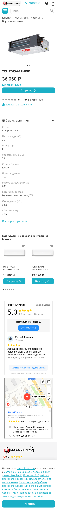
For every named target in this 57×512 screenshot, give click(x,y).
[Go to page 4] (9, 289)
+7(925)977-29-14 (32, 4)
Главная (6, 17)
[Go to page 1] (3, 289)
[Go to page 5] (11, 289)
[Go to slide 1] (27, 65)
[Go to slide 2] (29, 65)
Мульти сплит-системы (28, 17)
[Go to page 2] (5, 289)
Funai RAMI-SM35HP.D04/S (11, 268)
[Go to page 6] (13, 289)
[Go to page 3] (7, 289)
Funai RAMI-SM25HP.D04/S (40, 268)
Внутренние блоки (12, 21)
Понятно (28, 504)
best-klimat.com (26, 468)
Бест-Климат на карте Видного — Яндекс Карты (28, 373)
